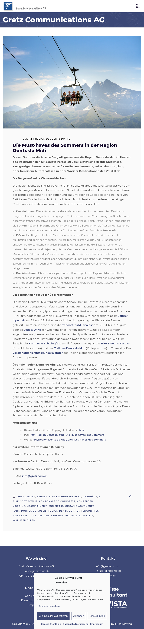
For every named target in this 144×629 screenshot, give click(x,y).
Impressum (96, 624)
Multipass (56, 506)
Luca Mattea (123, 623)
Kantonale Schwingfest (45, 343)
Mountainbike (37, 506)
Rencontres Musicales (77, 325)
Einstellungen (97, 615)
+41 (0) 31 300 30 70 (108, 571)
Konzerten (85, 501)
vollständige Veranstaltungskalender (38, 352)
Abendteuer (26, 496)
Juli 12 (27, 138)
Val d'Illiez (73, 515)
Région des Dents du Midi (53, 138)
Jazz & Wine (32, 329)
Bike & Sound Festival (115, 343)
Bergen (42, 496)
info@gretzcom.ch (35, 476)
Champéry (90, 496)
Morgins (19, 506)
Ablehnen (78, 615)
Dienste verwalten (49, 606)
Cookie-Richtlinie (51, 624)
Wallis (88, 515)
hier (81, 430)
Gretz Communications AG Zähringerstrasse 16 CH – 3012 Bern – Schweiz (36, 571)
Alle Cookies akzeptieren (53, 615)
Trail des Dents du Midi (69, 348)
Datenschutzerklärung (76, 624)
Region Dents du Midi (63, 511)
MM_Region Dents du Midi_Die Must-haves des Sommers (67, 434)
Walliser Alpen (24, 520)
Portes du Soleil (34, 511)
